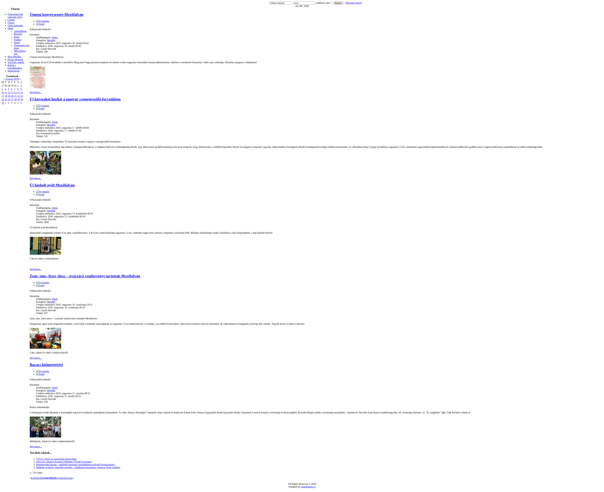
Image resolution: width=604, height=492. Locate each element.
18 (6, 96)
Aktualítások (20, 31)
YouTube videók (16, 62)
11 (6, 92)
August (9, 79)
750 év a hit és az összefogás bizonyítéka (56, 459)
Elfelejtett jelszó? (353, 3)
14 (15, 92)
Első (33, 478)
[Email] (40, 24)
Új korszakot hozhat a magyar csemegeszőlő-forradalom (75, 99)
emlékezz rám (323, 3)
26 (9, 99)
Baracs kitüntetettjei (46, 365)
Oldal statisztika (15, 25)
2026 (16, 79)
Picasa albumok (15, 59)
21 (15, 96)
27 (12, 99)
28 (15, 99)
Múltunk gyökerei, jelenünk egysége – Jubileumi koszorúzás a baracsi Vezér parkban (78, 467)
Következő (60, 478)
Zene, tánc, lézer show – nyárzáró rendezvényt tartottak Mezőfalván (85, 276)
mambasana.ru (308, 486)
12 (9, 92)
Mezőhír (18, 34)
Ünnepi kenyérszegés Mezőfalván (56, 14)
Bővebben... (36, 92)
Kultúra (17, 39)
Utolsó (69, 478)
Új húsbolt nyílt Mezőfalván (52, 185)
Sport (16, 37)
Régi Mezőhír (14, 56)
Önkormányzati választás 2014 (15, 15)
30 (21, 99)
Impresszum (14, 70)
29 (18, 99)
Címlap (11, 20)
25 (6, 99)
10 (3, 92)
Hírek (10, 28)
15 (18, 92)
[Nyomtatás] (42, 21)
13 (12, 92)
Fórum (11, 22)
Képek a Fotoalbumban (15, 66)
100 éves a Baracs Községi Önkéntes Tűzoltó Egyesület (64, 461)
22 (18, 96)
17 (3, 96)
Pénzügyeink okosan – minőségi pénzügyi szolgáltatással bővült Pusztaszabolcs (75, 464)
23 (21, 96)
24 (3, 99)
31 (3, 103)
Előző (38, 478)
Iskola (17, 42)
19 (9, 96)
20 (12, 96)
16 (21, 92)
